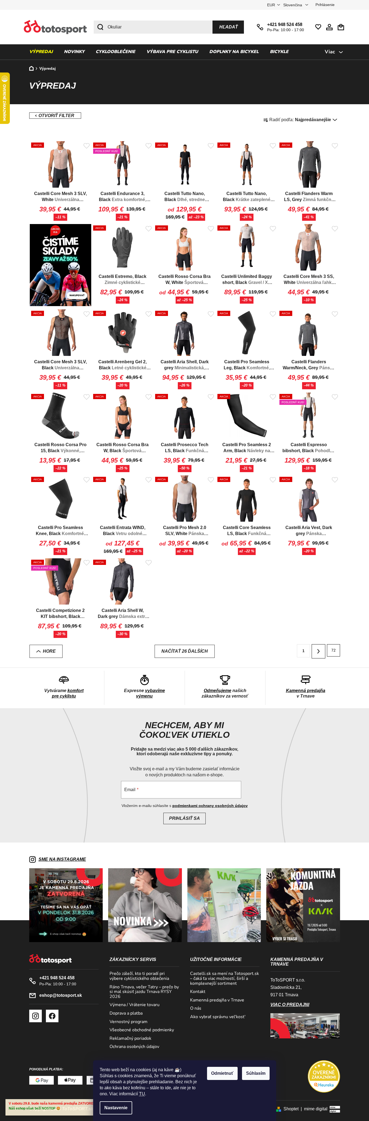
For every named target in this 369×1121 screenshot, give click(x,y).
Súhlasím (255, 1073)
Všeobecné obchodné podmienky (142, 1030)
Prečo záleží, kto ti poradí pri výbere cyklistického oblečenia (139, 976)
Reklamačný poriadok (130, 1038)
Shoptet (291, 1109)
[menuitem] (41, 52)
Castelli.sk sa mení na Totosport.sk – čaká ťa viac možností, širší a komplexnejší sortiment (224, 978)
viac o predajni (289, 1004)
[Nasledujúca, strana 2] (318, 651)
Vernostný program (128, 1022)
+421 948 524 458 (284, 24)
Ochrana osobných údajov (134, 1046)
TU (142, 1093)
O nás (195, 1008)
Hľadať (228, 27)
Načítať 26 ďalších (184, 651)
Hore (49, 651)
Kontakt (197, 991)
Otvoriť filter (55, 115)
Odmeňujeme (217, 690)
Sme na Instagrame (62, 859)
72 (333, 650)
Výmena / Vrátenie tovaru (135, 1005)
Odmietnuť (222, 1073)
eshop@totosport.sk (60, 995)
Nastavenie (116, 1107)
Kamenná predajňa (305, 690)
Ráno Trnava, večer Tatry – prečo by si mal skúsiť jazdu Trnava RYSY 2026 (144, 992)
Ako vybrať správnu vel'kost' (218, 1017)
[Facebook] (52, 1016)
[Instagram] (35, 1016)
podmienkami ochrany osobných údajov (210, 805)
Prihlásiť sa (184, 818)
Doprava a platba (126, 1013)
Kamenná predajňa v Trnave (217, 1000)
